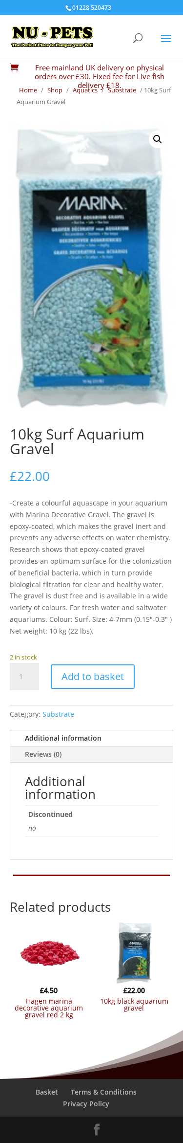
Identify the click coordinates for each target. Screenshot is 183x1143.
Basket (47, 1092)
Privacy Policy (86, 1103)
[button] (157, 139)
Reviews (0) (43, 754)
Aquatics (85, 90)
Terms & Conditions (104, 1092)
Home (28, 90)
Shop (54, 90)
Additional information (63, 738)
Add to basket (92, 676)
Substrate (122, 90)
